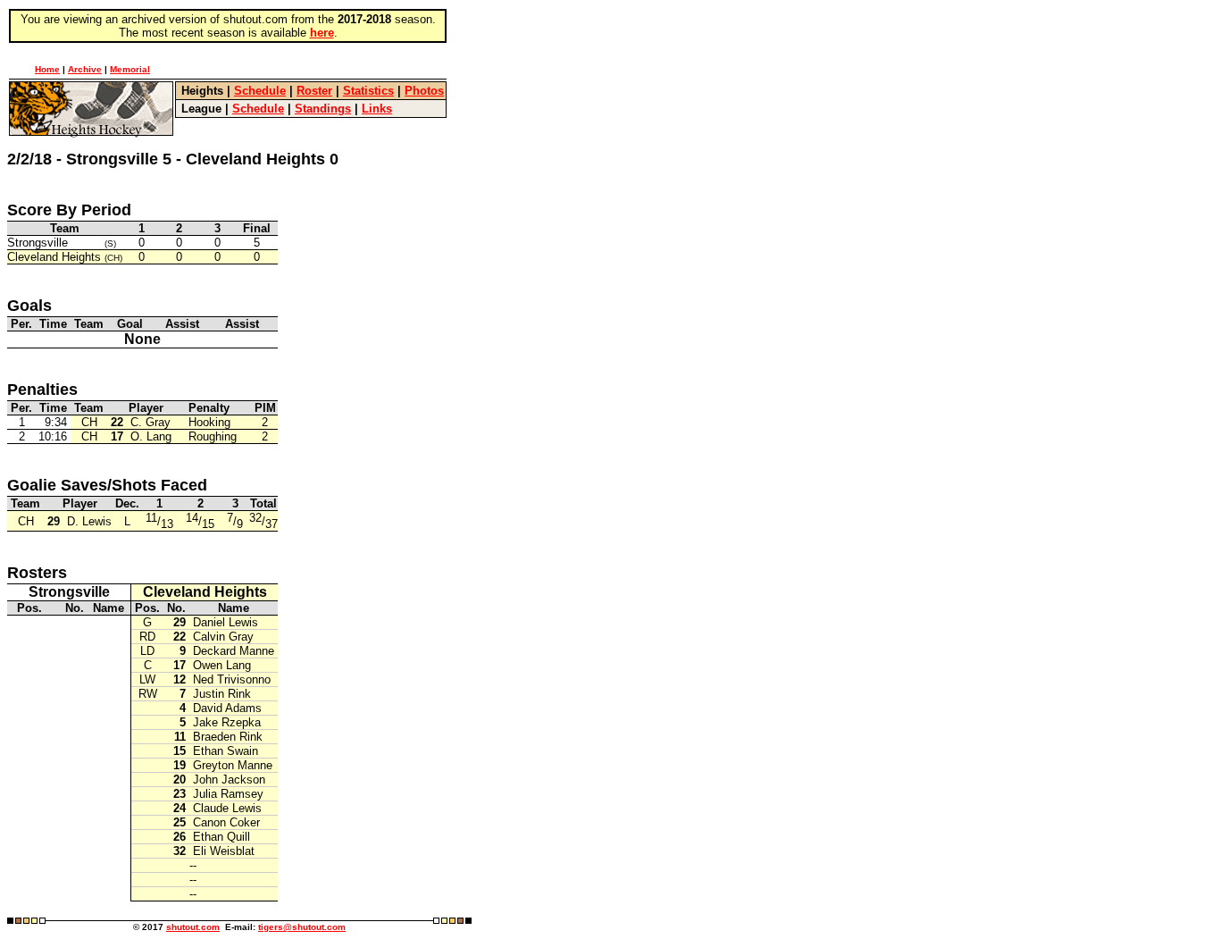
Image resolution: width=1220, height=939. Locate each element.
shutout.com (193, 927)
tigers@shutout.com (302, 927)
